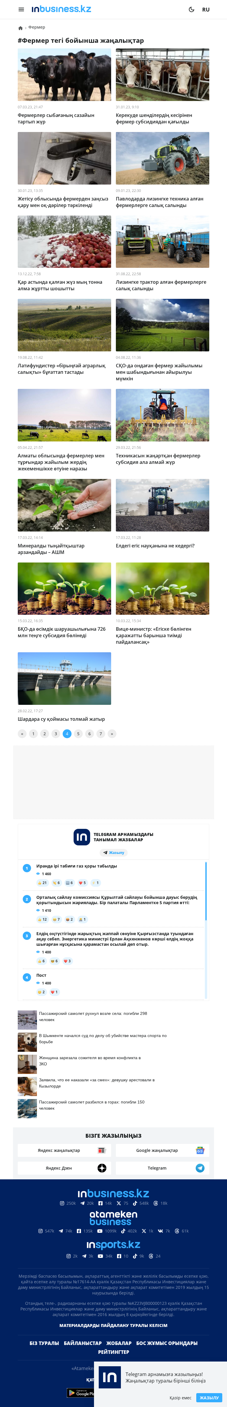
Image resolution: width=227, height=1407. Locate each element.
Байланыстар (83, 1343)
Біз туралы (44, 1343)
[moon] (191, 9)
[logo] (106, 9)
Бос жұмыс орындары (167, 1343)
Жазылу (209, 1398)
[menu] (21, 9)
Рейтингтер (113, 1352)
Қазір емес (181, 1398)
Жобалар (119, 1343)
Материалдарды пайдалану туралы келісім (113, 1325)
